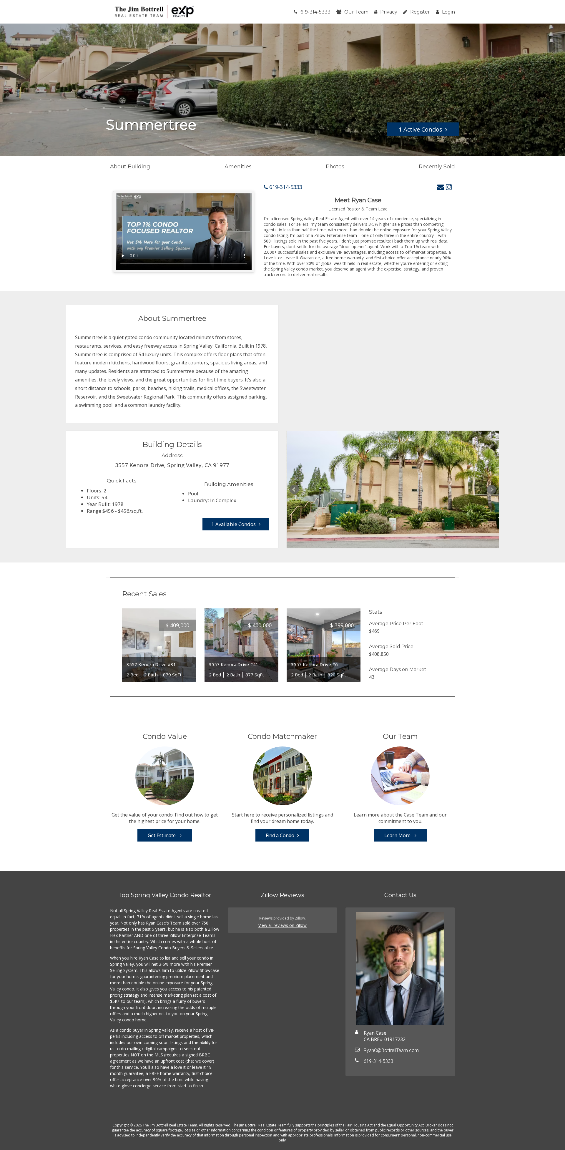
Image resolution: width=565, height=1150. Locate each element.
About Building (130, 166)
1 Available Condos (233, 524)
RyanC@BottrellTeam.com (391, 1050)
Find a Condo (280, 835)
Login (448, 12)
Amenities (238, 166)
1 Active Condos (420, 129)
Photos (335, 166)
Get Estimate (162, 835)
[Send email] (440, 187)
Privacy (388, 12)
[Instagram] (449, 187)
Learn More (398, 835)
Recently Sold (437, 166)
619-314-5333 (315, 12)
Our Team (356, 12)
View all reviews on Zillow (282, 925)
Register (420, 12)
